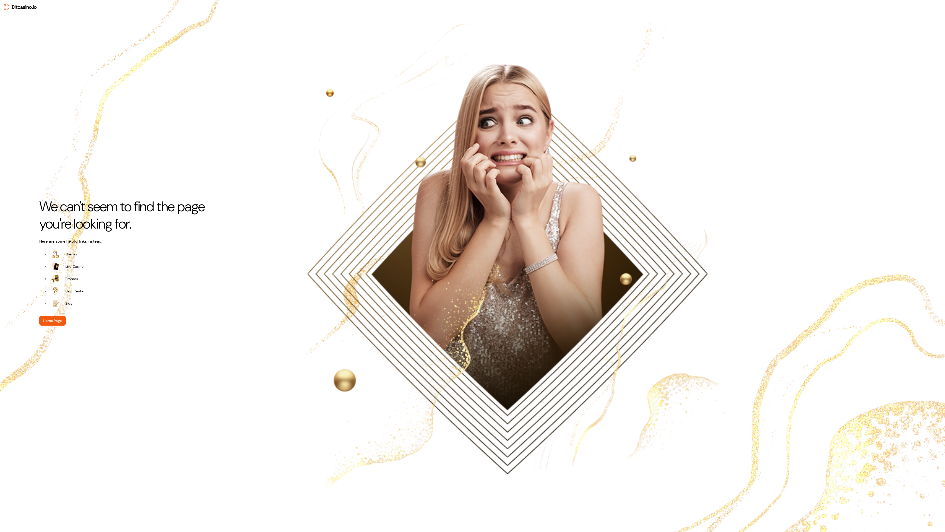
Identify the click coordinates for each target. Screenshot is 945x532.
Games (71, 254)
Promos (71, 279)
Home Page (52, 320)
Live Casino (74, 266)
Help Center (75, 291)
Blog (68, 303)
